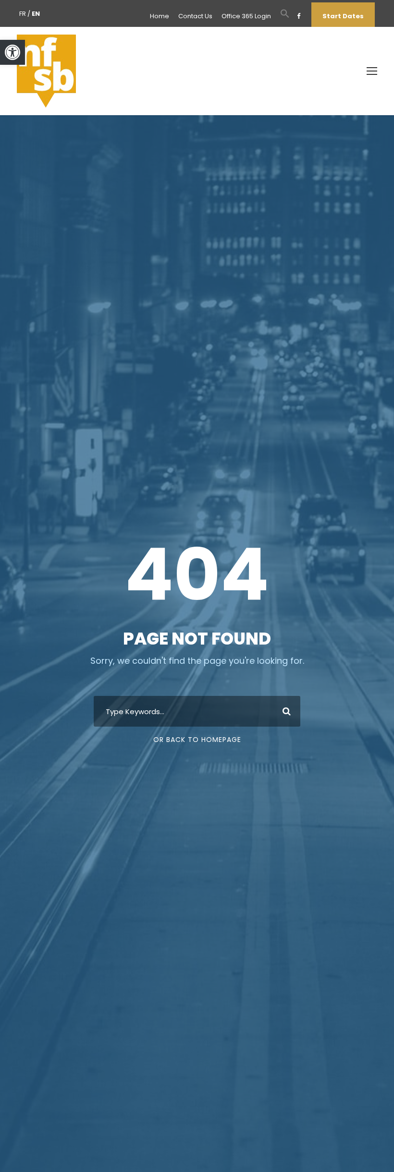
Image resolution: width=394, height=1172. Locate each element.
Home (159, 16)
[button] (12, 52)
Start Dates (343, 16)
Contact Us (195, 16)
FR (22, 13)
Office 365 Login (246, 16)
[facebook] (298, 16)
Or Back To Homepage (197, 739)
